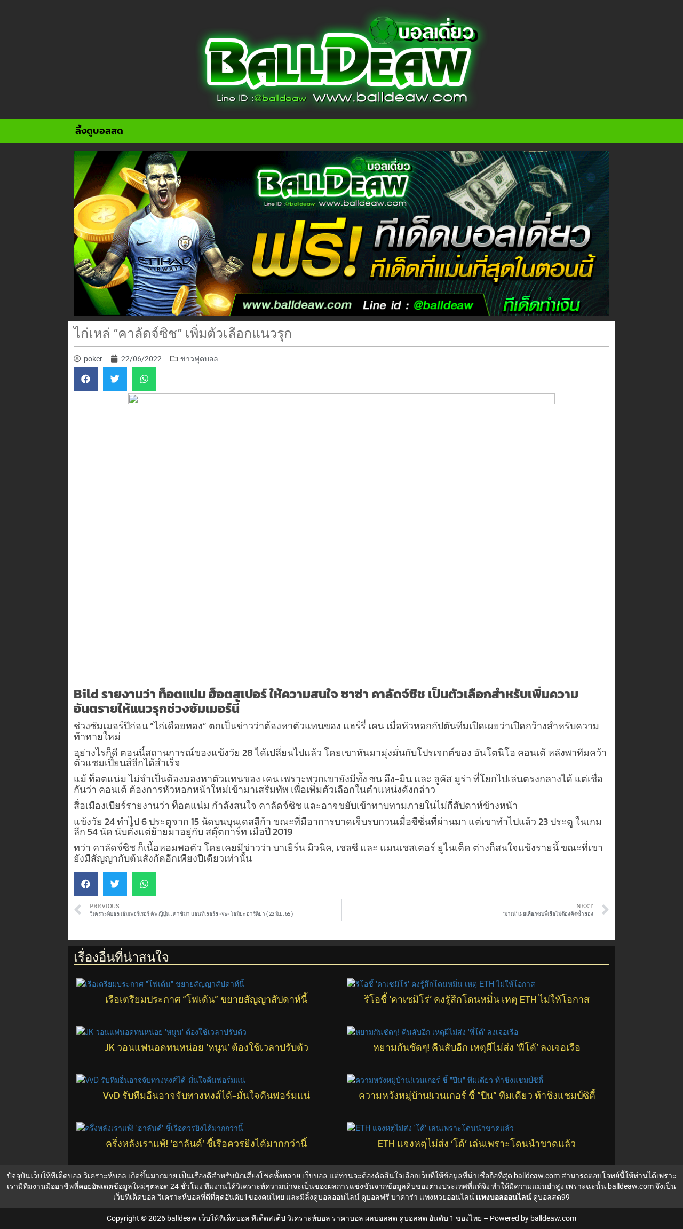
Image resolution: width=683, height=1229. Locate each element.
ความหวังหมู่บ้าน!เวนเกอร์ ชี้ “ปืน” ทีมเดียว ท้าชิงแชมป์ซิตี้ (477, 1095)
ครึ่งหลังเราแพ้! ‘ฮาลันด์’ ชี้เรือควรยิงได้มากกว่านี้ (206, 1143)
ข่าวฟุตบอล (199, 358)
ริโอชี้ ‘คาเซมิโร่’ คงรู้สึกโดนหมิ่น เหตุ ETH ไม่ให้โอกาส (477, 999)
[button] (86, 379)
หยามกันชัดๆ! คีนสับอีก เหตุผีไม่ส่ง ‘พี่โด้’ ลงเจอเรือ (477, 1047)
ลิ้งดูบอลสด (99, 130)
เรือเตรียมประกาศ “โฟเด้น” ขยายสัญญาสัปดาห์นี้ (206, 999)
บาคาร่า (404, 1197)
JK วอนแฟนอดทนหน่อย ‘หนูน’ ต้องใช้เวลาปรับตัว (206, 1047)
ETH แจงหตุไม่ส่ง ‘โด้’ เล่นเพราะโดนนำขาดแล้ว (477, 1143)
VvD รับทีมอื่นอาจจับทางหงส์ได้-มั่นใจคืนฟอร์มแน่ (206, 1095)
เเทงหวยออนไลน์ (446, 1197)
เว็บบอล (315, 1175)
